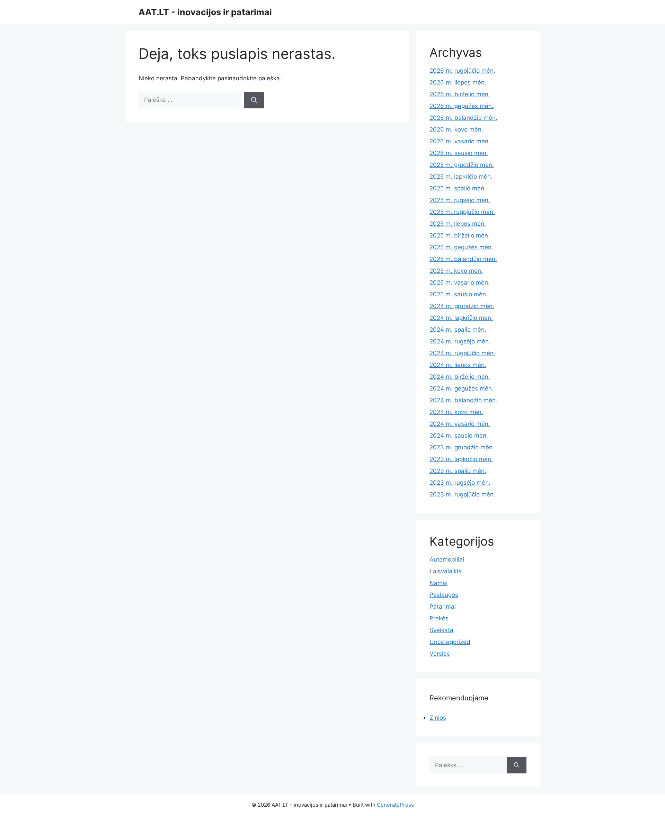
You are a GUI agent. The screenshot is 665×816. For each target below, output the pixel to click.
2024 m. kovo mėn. (456, 412)
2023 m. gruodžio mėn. (461, 447)
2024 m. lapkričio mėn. (461, 317)
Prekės (439, 618)
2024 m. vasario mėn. (459, 423)
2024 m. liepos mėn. (457, 364)
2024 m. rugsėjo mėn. (459, 341)
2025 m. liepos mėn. (457, 223)
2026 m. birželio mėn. (459, 94)
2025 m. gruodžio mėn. (461, 164)
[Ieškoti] (254, 100)
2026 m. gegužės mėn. (461, 105)
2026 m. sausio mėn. (458, 153)
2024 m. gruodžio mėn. (461, 306)
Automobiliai (446, 559)
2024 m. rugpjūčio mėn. (462, 353)
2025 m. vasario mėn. (459, 282)
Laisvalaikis (445, 571)
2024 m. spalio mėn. (457, 329)
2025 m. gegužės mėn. (461, 247)
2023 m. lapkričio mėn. (461, 459)
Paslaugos (443, 594)
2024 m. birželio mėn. (459, 376)
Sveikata (441, 630)
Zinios (437, 717)
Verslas (439, 653)
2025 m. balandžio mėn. (463, 258)
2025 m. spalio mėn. (457, 188)
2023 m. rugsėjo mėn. (459, 482)
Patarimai (442, 606)
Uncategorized (449, 641)
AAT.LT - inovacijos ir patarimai (205, 12)
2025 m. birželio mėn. (459, 235)
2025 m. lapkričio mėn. (461, 176)
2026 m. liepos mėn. (457, 82)
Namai (438, 583)
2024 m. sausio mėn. (458, 435)
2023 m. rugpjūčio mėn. (462, 494)
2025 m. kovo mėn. (456, 270)
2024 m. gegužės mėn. (461, 388)
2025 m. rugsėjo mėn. (459, 200)
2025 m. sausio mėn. (458, 294)
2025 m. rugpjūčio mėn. (462, 211)
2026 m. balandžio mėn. (463, 117)
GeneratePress (395, 804)
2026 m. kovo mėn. (456, 129)
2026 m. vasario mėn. (459, 141)
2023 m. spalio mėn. (457, 470)
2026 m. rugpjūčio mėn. (462, 70)
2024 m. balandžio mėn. (463, 400)
